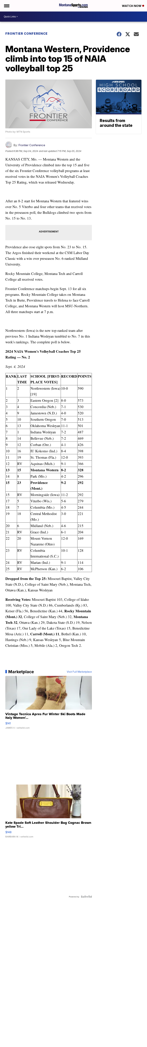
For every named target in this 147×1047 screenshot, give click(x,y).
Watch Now (132, 6)
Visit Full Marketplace (79, 671)
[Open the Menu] (6, 5)
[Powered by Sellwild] (86, 896)
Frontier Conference (26, 33)
